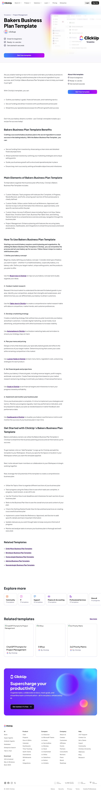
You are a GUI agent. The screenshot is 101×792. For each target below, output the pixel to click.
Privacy (69, 789)
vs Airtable (45, 763)
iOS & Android (8, 759)
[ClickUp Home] (7, 2)
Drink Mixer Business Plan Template (19, 549)
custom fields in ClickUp (16, 359)
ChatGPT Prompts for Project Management (16, 648)
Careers (62, 737)
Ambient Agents (9, 741)
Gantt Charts (27, 752)
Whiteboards (27, 757)
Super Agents (8, 738)
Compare (44, 731)
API (24, 760)
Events (62, 746)
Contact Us (82, 737)
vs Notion (44, 760)
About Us (63, 734)
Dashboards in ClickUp (15, 417)
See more (93, 619)
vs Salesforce (45, 757)
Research (82, 757)
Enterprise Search (10, 747)
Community (82, 746)
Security (61, 789)
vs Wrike (44, 754)
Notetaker (7, 744)
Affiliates (63, 743)
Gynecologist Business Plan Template (20, 557)
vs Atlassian (45, 734)
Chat (24, 734)
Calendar (26, 743)
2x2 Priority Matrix (78, 647)
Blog (80, 754)
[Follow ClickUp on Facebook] (8, 783)
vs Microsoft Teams (47, 737)
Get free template (24, 55)
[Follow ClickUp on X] (15, 783)
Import (81, 743)
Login (87, 3)
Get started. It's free (20, 707)
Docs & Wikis (27, 740)
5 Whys (41, 647)
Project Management (20, 15)
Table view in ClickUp (18, 303)
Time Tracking (27, 749)
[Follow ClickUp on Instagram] (11, 783)
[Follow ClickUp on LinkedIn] (5, 783)
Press (62, 757)
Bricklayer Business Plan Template (18, 553)
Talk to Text (8, 751)
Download (7, 756)
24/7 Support (83, 734)
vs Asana (44, 740)
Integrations (27, 763)
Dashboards (27, 746)
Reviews (62, 754)
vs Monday (45, 746)
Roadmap (63, 763)
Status (53, 789)
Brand (62, 760)
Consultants (64, 752)
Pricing (55, 3)
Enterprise (63, 3)
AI (4, 731)
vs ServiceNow (46, 743)
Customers (63, 740)
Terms (77, 789)
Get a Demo (82, 740)
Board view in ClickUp (18, 276)
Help (79, 731)
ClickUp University (85, 749)
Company (63, 731)
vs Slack (44, 749)
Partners (62, 749)
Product (25, 731)
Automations (27, 754)
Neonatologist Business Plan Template (20, 565)
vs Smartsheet (46, 752)
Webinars (82, 752)
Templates (7, 15)
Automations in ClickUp (16, 331)
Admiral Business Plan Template (18, 561)
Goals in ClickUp (13, 387)
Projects (25, 737)
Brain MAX (7, 765)
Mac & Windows (9, 762)
